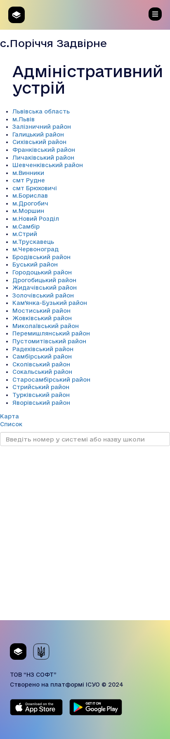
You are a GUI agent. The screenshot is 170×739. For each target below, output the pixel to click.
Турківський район (41, 395)
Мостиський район (41, 310)
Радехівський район (42, 349)
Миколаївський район (45, 326)
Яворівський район (41, 402)
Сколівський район (41, 364)
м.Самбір (26, 226)
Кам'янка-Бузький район (49, 303)
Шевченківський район (47, 165)
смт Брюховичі (34, 188)
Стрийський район (40, 387)
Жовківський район (42, 318)
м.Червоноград (35, 249)
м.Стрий (24, 234)
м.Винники (28, 173)
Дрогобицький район (44, 280)
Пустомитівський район (49, 341)
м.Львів (23, 119)
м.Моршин (28, 211)
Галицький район (38, 134)
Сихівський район (39, 142)
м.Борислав (30, 195)
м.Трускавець (33, 241)
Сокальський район (42, 371)
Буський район (35, 264)
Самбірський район (42, 356)
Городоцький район (42, 272)
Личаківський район (43, 157)
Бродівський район (41, 257)
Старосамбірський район (51, 379)
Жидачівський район (44, 287)
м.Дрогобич (30, 203)
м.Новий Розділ (35, 218)
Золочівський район (43, 295)
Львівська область (41, 111)
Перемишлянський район (51, 333)
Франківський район (43, 149)
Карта (9, 416)
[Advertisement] (85, 535)
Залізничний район (41, 126)
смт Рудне (28, 180)
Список (11, 424)
